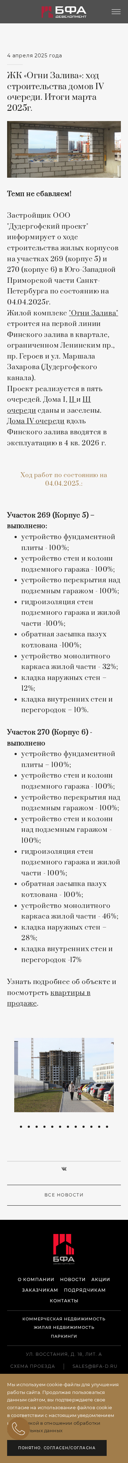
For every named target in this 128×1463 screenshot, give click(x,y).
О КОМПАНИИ (36, 1279)
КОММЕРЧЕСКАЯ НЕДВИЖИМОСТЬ (64, 1319)
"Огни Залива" (93, 313)
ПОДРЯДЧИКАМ (85, 1290)
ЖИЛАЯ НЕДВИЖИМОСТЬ (64, 1327)
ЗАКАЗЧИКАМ (40, 1290)
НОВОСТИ (73, 1279)
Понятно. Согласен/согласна (57, 1448)
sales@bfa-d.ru (95, 1366)
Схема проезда (32, 1366)
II (72, 399)
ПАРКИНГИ (64, 1336)
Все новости (64, 1195)
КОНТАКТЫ (64, 1300)
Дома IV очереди (36, 421)
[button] (28, 1127)
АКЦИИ (100, 1279)
